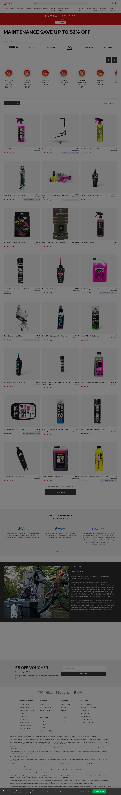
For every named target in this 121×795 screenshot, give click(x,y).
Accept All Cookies (99, 791)
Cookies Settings (85, 791)
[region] (60, 791)
